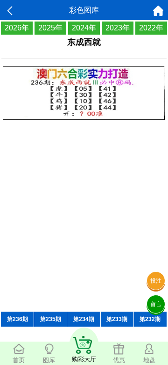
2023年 (117, 28)
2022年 (151, 28)
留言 (155, 304)
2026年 (17, 28)
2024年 (84, 28)
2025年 (50, 28)
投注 (155, 280)
